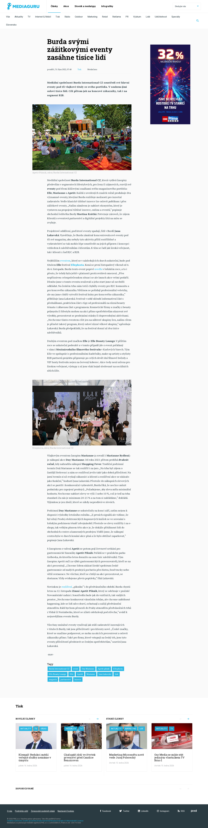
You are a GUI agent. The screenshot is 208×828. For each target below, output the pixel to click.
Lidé (148, 16)
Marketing (92, 16)
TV (29, 16)
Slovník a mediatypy (85, 6)
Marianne (91, 674)
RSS (183, 811)
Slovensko (11, 24)
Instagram (164, 811)
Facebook (106, 811)
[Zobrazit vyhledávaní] (197, 21)
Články (54, 6)
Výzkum (137, 16)
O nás (9, 811)
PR (127, 16)
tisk (116, 674)
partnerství (65, 679)
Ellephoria (118, 668)
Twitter (126, 811)
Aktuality (19, 16)
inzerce (78, 679)
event (75, 668)
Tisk (58, 16)
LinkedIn (144, 811)
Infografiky (107, 6)
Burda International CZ (59, 668)
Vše (8, 16)
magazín (53, 679)
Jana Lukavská (105, 674)
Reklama (116, 16)
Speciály (175, 16)
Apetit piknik (104, 668)
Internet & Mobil (43, 16)
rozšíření (67, 586)
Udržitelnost (161, 16)
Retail (105, 16)
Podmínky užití (21, 811)
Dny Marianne (88, 668)
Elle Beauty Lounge (57, 674)
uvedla (98, 269)
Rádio (67, 16)
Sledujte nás (180, 6)
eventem (65, 260)
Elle (71, 674)
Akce (66, 6)
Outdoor (79, 16)
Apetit (80, 674)
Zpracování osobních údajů (43, 811)
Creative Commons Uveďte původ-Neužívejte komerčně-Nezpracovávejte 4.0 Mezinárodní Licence (45, 821)
